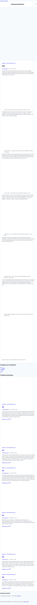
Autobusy (4, 63)
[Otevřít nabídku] (36, 4)
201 (3, 515)
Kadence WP (26, 601)
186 (3, 577)
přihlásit (18, 595)
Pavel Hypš (5, 68)
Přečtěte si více (5, 419)
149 (3, 557)
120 (3, 470)
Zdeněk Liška (5, 409)
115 (1, 372)
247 (3, 450)
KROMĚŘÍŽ (2, 369)
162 (3, 407)
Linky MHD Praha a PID (10, 63)
